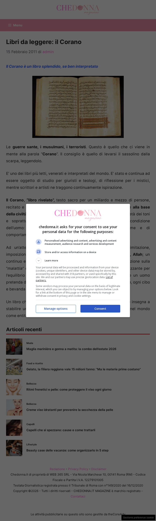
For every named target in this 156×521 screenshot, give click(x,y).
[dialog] (78, 260)
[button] (78, 260)
